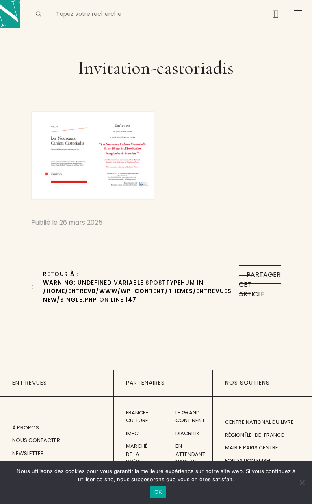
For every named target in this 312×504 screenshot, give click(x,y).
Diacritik (188, 433)
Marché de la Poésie (136, 454)
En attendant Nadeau (190, 454)
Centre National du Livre (259, 422)
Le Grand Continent (190, 417)
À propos (25, 428)
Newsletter (28, 453)
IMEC (132, 433)
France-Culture (137, 417)
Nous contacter (36, 440)
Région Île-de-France (254, 435)
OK (158, 492)
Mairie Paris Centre (251, 447)
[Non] (302, 482)
